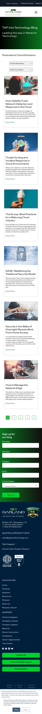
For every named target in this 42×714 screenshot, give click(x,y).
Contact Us (21, 655)
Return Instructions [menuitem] (10, 632)
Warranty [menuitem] (6, 628)
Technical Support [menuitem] (10, 617)
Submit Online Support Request (15, 549)
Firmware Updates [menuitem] (10, 625)
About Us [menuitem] (6, 604)
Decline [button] (25, 710)
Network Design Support (21, 662)
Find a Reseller (21, 669)
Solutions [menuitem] (6, 592)
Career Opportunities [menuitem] (11, 640)
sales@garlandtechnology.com (15, 538)
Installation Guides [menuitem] (10, 621)
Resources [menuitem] (6, 596)
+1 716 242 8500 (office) (12, 524)
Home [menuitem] (4, 585)
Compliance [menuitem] (7, 636)
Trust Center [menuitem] (7, 643)
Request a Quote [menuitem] (9, 607)
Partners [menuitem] (6, 600)
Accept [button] (16, 710)
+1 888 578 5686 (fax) (11, 526)
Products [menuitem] (6, 589)
